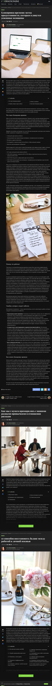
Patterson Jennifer (11, 24)
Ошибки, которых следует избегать (15, 103)
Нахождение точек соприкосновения (16, 497)
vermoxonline (11, 1)
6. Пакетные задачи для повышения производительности (36, 657)
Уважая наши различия (35, 497)
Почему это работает (34, 101)
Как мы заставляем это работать (37, 495)
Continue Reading (26, 526)
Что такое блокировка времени (15, 101)
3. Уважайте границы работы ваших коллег (17, 653)
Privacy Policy (20, 683)
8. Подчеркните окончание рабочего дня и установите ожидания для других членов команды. (39, 661)
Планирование (12, 499)
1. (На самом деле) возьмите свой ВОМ (16, 649)
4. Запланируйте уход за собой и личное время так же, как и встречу (39, 654)
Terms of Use (27, 683)
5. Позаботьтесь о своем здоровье (15, 656)
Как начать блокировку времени (37, 103)
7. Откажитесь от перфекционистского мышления (16, 661)
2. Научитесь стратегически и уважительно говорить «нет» (38, 650)
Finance (3, 9)
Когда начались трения (13, 494)
